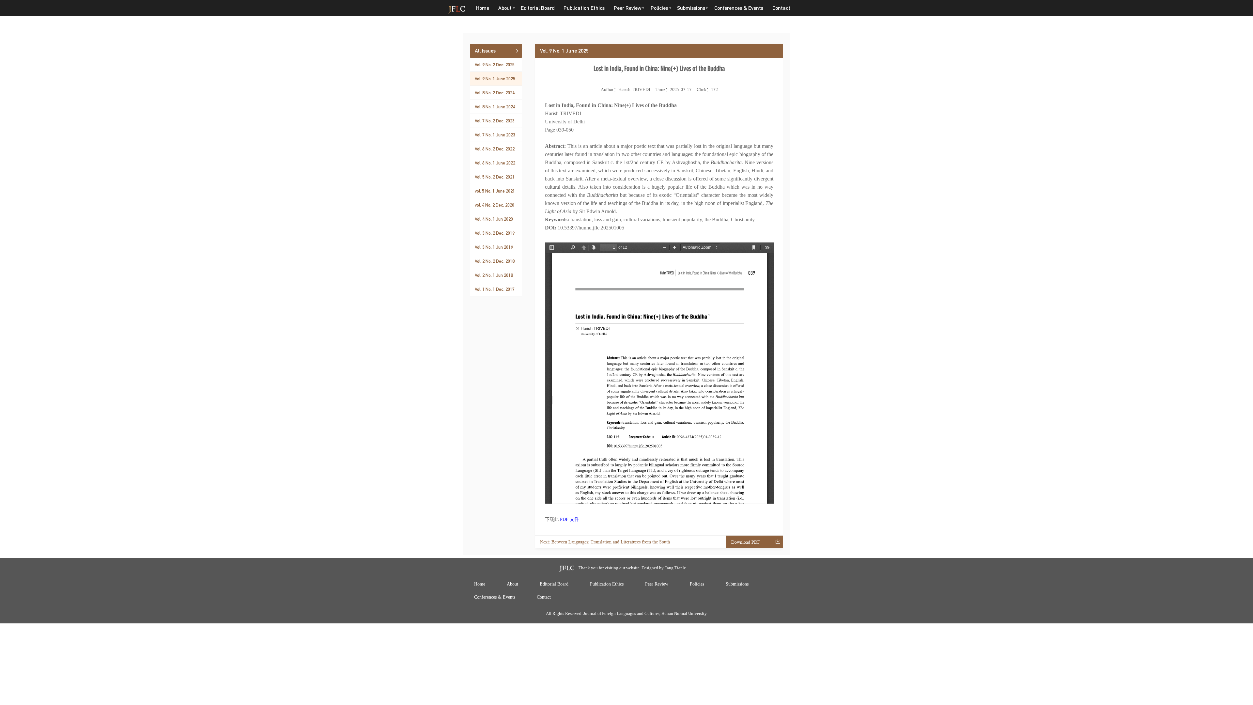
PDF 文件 (569, 519)
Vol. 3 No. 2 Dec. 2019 (495, 233)
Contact (781, 8)
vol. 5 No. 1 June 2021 (495, 191)
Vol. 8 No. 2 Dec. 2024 (495, 92)
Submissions (737, 584)
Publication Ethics (584, 8)
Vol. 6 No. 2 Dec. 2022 (495, 148)
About (512, 584)
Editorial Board (537, 8)
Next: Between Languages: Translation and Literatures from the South (605, 542)
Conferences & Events (738, 8)
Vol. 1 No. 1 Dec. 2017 (495, 289)
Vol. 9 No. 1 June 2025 (495, 78)
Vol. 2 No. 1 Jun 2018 (494, 275)
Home (482, 8)
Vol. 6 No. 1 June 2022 (495, 162)
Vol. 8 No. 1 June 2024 (495, 106)
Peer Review (656, 584)
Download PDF (745, 542)
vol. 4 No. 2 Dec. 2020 (494, 205)
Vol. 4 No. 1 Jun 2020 (494, 219)
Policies (697, 584)
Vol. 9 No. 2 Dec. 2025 (495, 64)
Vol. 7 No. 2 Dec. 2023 (495, 120)
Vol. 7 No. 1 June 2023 (495, 134)
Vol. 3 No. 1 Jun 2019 (494, 247)
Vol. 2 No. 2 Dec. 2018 (495, 261)
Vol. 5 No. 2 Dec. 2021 (495, 177)
